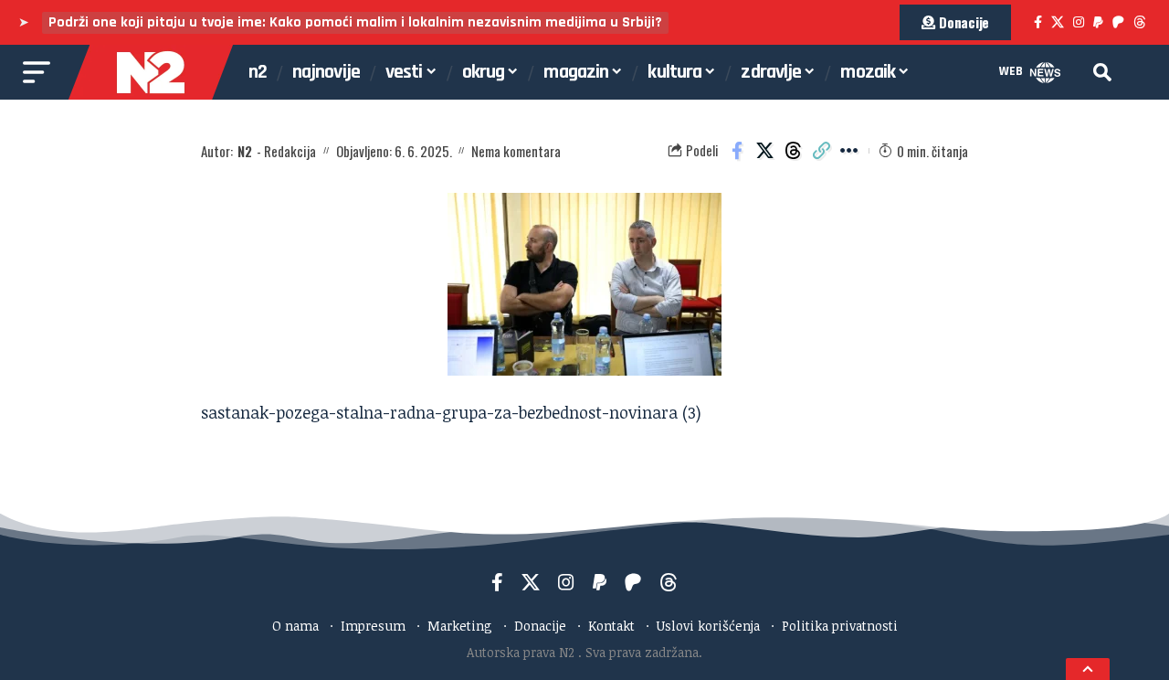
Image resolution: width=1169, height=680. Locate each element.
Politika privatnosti (840, 625)
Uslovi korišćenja (708, 625)
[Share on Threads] (793, 150)
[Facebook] (1038, 22)
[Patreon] (1118, 22)
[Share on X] (765, 150)
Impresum (373, 625)
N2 (244, 151)
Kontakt (611, 625)
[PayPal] (1098, 22)
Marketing (459, 625)
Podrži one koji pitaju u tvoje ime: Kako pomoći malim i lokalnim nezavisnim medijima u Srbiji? (355, 22)
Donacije (540, 625)
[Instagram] (1079, 22)
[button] (1102, 72)
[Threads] (1140, 22)
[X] (1058, 22)
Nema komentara (516, 151)
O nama (295, 625)
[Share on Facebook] (737, 150)
